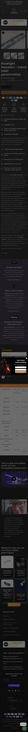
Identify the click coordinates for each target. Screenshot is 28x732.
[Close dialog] (26, 358)
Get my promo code (20, 371)
